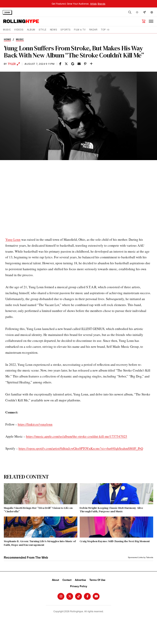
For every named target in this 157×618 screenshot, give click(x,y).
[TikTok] (78, 596)
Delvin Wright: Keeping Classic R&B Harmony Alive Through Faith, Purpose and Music (111, 509)
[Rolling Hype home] (21, 21)
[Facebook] (87, 596)
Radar (93, 29)
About (55, 580)
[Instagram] (60, 596)
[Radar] (137, 12)
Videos (18, 29)
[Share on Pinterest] (85, 63)
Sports (65, 29)
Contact (66, 580)
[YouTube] (96, 596)
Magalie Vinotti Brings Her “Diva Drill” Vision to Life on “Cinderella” (38, 509)
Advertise (80, 580)
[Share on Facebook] (60, 63)
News (53, 29)
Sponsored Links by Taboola (140, 557)
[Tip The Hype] (144, 12)
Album (31, 29)
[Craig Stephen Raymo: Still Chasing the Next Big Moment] (116, 527)
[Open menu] (151, 21)
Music (7, 29)
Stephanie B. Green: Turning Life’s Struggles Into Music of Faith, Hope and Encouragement (40, 542)
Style (42, 29)
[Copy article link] (91, 63)
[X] (69, 596)
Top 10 (105, 29)
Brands (101, 3)
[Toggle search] (129, 12)
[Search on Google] (72, 63)
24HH (7, 12)
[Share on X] (66, 63)
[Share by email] (79, 63)
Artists (93, 3)
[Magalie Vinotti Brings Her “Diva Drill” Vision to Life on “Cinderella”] (40, 493)
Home (7, 39)
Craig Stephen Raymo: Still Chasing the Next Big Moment (115, 541)
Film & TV (80, 29)
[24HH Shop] (143, 21)
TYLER (12, 63)
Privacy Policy (78, 586)
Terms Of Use (97, 580)
